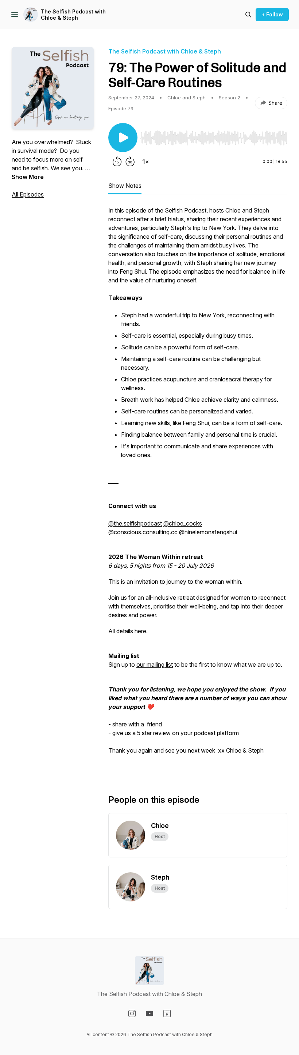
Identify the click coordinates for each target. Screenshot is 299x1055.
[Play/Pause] (122, 137)
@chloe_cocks (182, 523)
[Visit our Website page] (167, 1013)
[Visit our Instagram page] (132, 1013)
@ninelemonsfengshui (208, 532)
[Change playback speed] (145, 161)
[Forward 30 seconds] (130, 161)
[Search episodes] (248, 14)
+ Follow (272, 14)
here (140, 631)
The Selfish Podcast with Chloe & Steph (73, 14)
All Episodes (28, 194)
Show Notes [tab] (124, 185)
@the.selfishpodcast (135, 523)
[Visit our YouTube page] (149, 1013)
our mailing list (154, 664)
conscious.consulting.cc (146, 532)
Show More (28, 177)
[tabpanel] (197, 488)
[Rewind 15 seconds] (117, 161)
